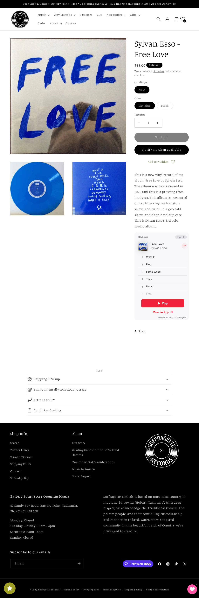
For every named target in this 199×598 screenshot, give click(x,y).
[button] (43, 15)
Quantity (139, 114)
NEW (144, 90)
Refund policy (19, 478)
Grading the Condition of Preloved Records (95, 452)
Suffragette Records (49, 589)
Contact (15, 471)
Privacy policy (91, 589)
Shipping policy (133, 589)
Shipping (159, 71)
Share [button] (142, 331)
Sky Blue (147, 106)
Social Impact (81, 476)
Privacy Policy (19, 450)
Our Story (78, 442)
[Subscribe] (78, 563)
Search (14, 442)
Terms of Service (21, 457)
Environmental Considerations (93, 462)
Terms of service (112, 589)
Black (167, 106)
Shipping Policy (20, 464)
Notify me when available (161, 149)
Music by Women (83, 469)
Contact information (157, 589)
